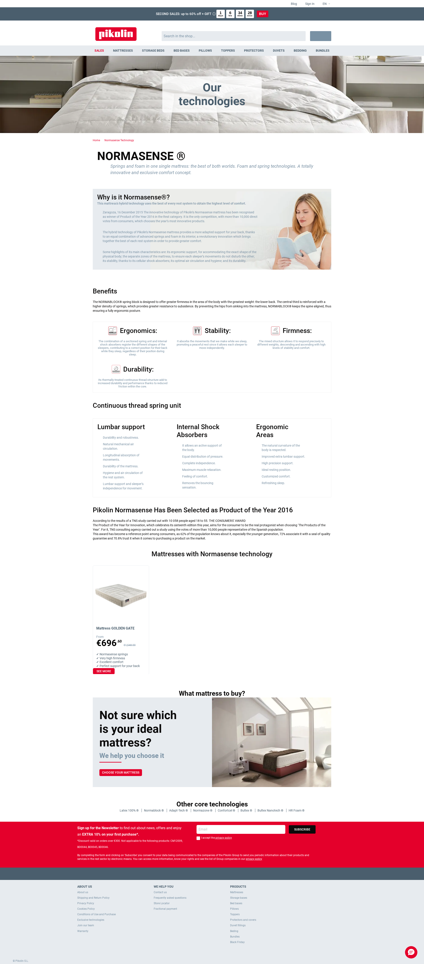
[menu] (212, 50)
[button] (324, 4)
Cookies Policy (86, 908)
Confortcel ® (227, 810)
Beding (234, 931)
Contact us (160, 892)
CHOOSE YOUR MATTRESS (120, 772)
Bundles (235, 936)
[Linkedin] (229, 873)
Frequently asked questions (170, 897)
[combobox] (234, 36)
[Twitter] (203, 873)
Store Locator (162, 903)
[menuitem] (99, 50)
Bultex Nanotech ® (270, 810)
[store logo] (116, 32)
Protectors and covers (243, 919)
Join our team (85, 925)
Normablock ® (154, 810)
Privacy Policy (85, 903)
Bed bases (236, 903)
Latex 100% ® (129, 810)
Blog (293, 4)
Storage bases (238, 897)
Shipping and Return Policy (93, 897)
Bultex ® (246, 810)
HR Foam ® (297, 810)
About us (82, 892)
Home (96, 140)
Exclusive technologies (90, 919)
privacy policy (223, 837)
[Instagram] (221, 873)
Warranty (82, 931)
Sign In (309, 4)
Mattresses (236, 892)
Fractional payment (165, 908)
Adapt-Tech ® (179, 810)
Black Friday (237, 942)
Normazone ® (203, 810)
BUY (262, 14)
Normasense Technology (119, 140)
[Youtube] (212, 873)
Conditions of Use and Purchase (96, 914)
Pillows (234, 908)
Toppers (235, 914)
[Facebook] (195, 873)
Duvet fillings (238, 925)
